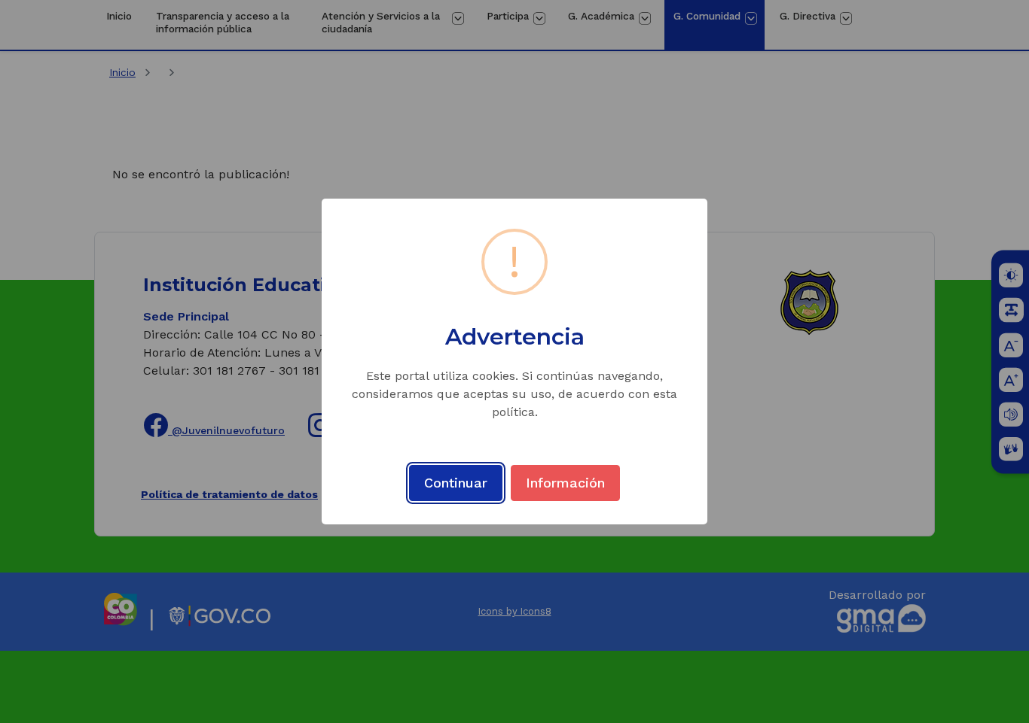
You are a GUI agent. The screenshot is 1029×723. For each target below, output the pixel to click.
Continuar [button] (455, 483)
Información (565, 483)
